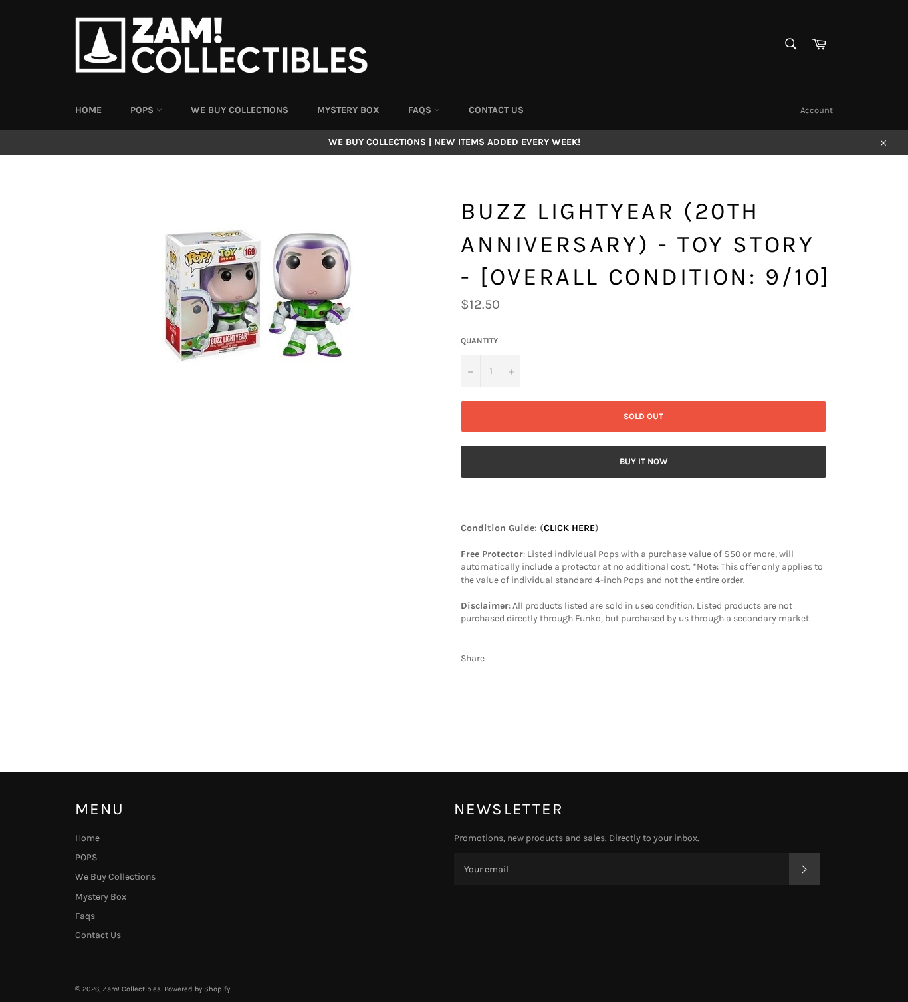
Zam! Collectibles (131, 989)
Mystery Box (348, 110)
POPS (143, 110)
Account (816, 110)
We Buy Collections (239, 110)
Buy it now (644, 461)
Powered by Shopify (197, 989)
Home (88, 110)
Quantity (479, 340)
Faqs (421, 110)
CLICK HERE (569, 528)
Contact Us (496, 110)
